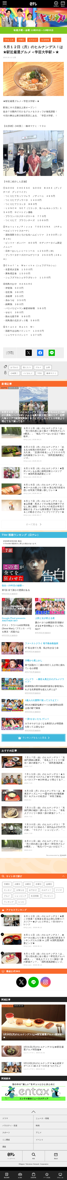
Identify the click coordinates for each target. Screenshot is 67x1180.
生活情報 (45, 40)
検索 (33, 1158)
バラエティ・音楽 (9, 1125)
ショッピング (20, 896)
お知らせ (20, 890)
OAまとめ (9, 40)
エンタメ (8, 890)
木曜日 (38, 884)
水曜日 (28, 884)
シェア (40, 353)
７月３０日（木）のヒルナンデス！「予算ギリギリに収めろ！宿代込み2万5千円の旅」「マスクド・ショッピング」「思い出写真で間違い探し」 (44, 827)
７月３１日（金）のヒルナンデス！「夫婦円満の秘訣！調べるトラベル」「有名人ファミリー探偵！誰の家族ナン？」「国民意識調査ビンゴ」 (44, 810)
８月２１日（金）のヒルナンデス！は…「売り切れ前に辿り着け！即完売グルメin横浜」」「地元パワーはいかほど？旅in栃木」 (44, 844)
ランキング (9, 902)
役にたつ (27, 367)
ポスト (29, 353)
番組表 (56, 1158)
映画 (38, 1125)
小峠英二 (14, 373)
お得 (48, 367)
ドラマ (5, 1118)
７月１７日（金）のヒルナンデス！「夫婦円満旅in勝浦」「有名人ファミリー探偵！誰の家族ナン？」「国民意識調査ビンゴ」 (44, 760)
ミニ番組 (6, 1140)
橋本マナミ (51, 373)
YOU (39, 373)
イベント (39, 1140)
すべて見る (32, 524)
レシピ (21, 902)
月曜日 (21, 40)
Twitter (21, 982)
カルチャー (46, 890)
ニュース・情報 (42, 1118)
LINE (33, 982)
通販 (4, 1147)
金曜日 (49, 884)
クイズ (59, 890)
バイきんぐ (28, 373)
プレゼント (48, 896)
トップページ (11, 1158)
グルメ (57, 40)
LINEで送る (52, 353)
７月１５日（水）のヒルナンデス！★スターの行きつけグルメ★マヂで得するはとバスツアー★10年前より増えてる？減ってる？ (44, 777)
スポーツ (6, 1132)
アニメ (38, 1132)
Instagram (45, 982)
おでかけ (33, 40)
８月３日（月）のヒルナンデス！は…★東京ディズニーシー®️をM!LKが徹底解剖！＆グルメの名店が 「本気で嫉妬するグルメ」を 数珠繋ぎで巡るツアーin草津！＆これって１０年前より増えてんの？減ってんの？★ (44, 794)
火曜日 (17, 884)
